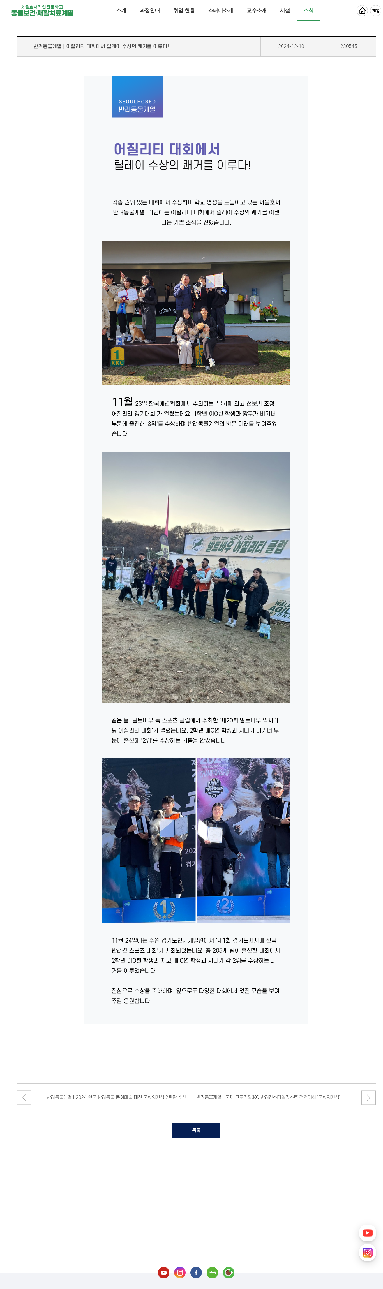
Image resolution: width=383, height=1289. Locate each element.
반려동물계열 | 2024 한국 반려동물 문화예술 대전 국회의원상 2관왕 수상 (116, 1097)
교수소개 (257, 10)
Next (368, 1098)
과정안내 (150, 10)
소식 (309, 10)
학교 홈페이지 (362, 10)
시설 (285, 10)
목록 (196, 1130)
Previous (24, 1098)
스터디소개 (220, 10)
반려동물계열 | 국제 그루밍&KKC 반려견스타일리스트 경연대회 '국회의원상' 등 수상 (271, 1097)
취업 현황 (184, 10)
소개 (121, 10)
